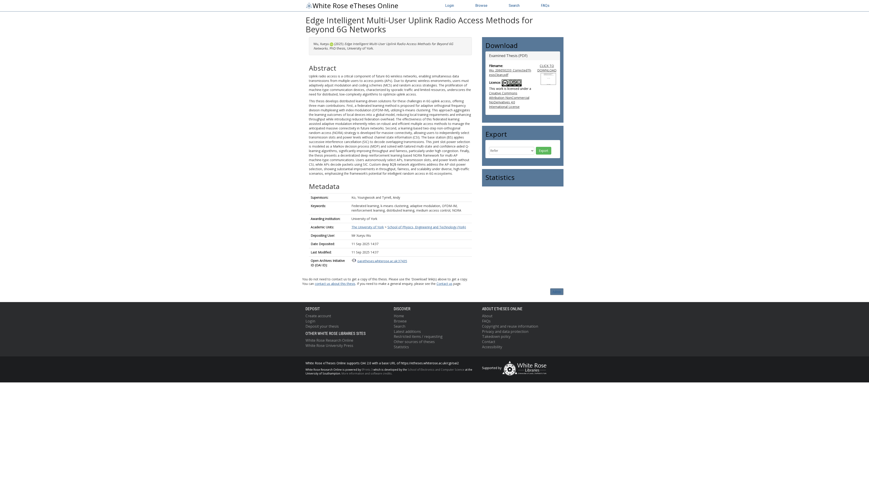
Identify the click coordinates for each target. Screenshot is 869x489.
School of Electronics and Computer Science (436, 369)
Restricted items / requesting (418, 336)
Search (514, 5)
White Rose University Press (329, 345)
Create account (318, 315)
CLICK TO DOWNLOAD (546, 68)
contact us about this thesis (335, 283)
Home (399, 315)
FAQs (545, 5)
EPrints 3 (367, 369)
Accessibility (492, 346)
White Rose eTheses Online (355, 5)
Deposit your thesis (322, 326)
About (487, 315)
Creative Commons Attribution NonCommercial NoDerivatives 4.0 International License (509, 100)
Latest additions (407, 331)
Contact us (444, 283)
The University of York (367, 227)
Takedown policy (496, 336)
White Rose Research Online (329, 340)
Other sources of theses (414, 341)
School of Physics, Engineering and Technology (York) (426, 227)
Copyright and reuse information (510, 326)
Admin (557, 291)
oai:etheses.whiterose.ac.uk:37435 (382, 261)
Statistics (401, 346)
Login (449, 5)
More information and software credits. (366, 373)
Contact (488, 341)
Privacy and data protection (505, 331)
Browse (481, 5)
